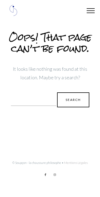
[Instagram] (55, 174)
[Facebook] (45, 174)
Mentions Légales (76, 163)
